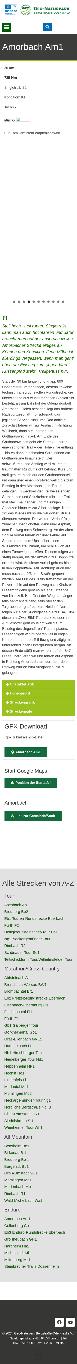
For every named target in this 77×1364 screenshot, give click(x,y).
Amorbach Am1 (17, 1219)
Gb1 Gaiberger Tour (21, 1025)
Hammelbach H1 (18, 1046)
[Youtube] (70, 1322)
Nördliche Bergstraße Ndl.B (27, 1107)
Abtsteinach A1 (17, 978)
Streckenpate (21, 711)
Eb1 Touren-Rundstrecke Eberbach (34, 918)
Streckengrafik (22, 702)
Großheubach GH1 (20, 1239)
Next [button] (69, 277)
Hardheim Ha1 (16, 1246)
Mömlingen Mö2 (18, 1093)
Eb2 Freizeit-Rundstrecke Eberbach (34, 998)
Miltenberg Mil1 (17, 1260)
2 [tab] (19, 302)
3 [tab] (24, 302)
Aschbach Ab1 (16, 905)
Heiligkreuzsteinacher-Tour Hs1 (31, 932)
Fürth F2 (11, 925)
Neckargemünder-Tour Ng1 (27, 1100)
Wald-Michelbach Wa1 (23, 1200)
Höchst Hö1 (14, 1073)
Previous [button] (7, 277)
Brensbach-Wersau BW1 (25, 985)
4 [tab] (29, 302)
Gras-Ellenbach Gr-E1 (23, 1039)
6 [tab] (38, 302)
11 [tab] (63, 302)
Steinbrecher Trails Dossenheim (31, 1266)
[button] (6, 27)
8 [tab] (48, 302)
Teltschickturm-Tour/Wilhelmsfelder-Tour (38, 959)
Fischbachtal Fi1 (18, 1012)
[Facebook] (59, 1322)
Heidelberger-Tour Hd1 (23, 1059)
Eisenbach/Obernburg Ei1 (26, 1005)
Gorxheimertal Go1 (20, 1032)
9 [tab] (53, 302)
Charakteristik (22, 684)
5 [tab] (34, 302)
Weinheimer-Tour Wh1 (23, 1127)
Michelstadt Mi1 (17, 1253)
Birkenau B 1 (15, 1153)
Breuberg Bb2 (16, 911)
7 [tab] (43, 302)
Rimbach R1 (14, 1193)
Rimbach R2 (14, 946)
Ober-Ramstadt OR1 (22, 1114)
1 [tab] (14, 302)
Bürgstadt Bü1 (16, 1166)
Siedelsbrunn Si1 (18, 1121)
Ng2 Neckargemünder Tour (27, 939)
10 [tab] (58, 302)
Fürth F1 (11, 1019)
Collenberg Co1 (17, 1226)
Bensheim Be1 (16, 1146)
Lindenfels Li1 (16, 1080)
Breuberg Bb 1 (16, 1159)
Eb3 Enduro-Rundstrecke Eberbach (34, 1232)
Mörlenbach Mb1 (18, 1187)
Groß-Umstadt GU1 (21, 1173)
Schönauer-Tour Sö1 (22, 952)
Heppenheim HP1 (19, 1066)
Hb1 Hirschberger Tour (23, 1053)
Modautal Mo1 (16, 1087)
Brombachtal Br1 (18, 991)
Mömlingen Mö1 (18, 1180)
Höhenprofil (20, 693)
